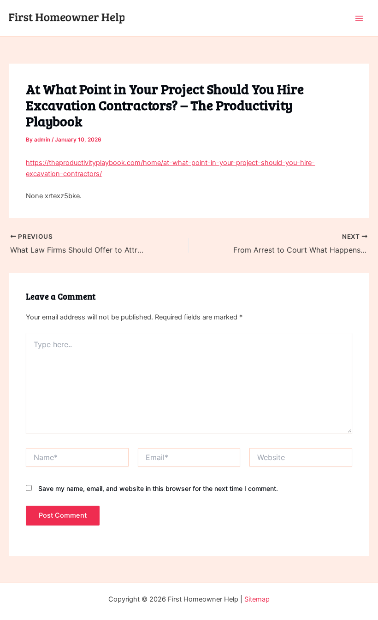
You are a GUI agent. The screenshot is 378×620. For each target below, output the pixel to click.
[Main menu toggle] (359, 18)
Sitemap (257, 599)
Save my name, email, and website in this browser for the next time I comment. (158, 488)
